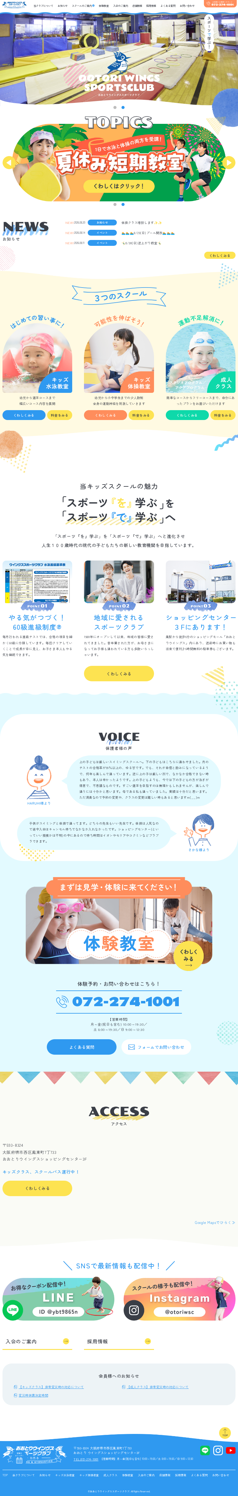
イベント (102, 233)
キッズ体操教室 (89, 1475)
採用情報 (151, 5)
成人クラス (110, 1475)
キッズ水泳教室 (65, 1475)
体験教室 (104, 5)
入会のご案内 (120, 5)
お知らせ (63, 5)
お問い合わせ (187, 5)
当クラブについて (43, 5)
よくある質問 (168, 5)
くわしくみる (220, 255)
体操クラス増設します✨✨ (141, 222)
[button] (115, 107)
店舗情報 (137, 5)
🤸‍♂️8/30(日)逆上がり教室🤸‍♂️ (141, 242)
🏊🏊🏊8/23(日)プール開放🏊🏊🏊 (148, 232)
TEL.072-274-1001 (85, 1459)
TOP (5, 1475)
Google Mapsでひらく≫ (215, 1222)
